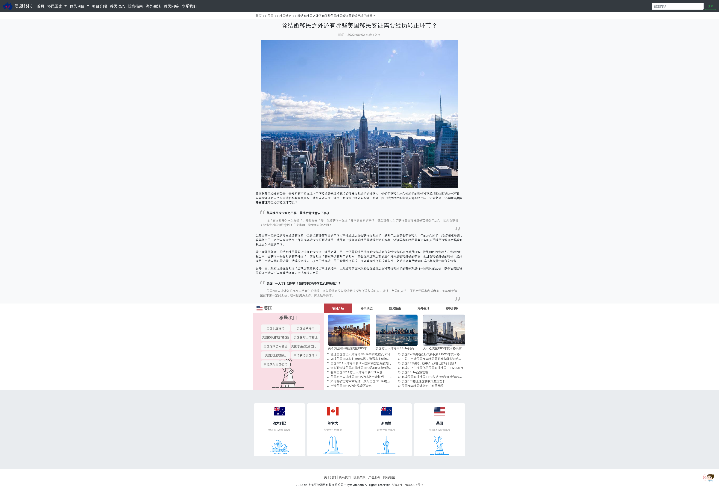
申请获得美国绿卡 (306, 355)
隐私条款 (359, 477)
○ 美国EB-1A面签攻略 (413, 372)
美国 (271, 16)
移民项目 (288, 317)
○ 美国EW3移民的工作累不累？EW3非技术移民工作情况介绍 (439, 354)
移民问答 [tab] (452, 308)
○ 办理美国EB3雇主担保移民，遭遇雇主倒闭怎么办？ (363, 359)
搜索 (711, 6)
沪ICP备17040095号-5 (408, 485)
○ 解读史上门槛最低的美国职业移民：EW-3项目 (430, 368)
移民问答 (171, 6)
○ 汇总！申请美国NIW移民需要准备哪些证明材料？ (432, 359)
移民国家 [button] (55, 6)
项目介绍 (99, 6)
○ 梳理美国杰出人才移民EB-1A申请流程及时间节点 (361, 354)
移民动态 (117, 6)
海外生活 (153, 6)
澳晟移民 (23, 6)
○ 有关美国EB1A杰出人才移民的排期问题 (355, 372)
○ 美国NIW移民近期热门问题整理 (420, 386)
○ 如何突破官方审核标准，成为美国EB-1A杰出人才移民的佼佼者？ (372, 381)
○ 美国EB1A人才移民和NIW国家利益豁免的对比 (359, 363)
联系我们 (189, 6)
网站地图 (389, 477)
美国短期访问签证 (275, 346)
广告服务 (374, 477)
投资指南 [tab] (395, 308)
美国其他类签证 (275, 355)
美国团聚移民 (306, 328)
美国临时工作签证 (306, 337)
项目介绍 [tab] (338, 308)
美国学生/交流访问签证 (306, 346)
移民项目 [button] (78, 6)
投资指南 (135, 6)
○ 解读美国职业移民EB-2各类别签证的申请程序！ (431, 377)
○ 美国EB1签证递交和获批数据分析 (422, 381)
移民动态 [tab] (367, 308)
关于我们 (330, 477)
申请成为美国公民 (275, 364)
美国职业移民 (275, 328)
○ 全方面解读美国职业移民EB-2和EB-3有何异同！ (361, 368)
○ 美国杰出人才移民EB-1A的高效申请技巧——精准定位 (364, 377)
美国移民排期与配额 (275, 337)
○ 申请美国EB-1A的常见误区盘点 (349, 386)
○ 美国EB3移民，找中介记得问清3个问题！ (427, 363)
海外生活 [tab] (424, 308)
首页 (41, 6)
